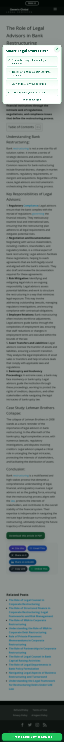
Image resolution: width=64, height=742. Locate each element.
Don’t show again (32, 99)
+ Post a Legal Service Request (32, 736)
